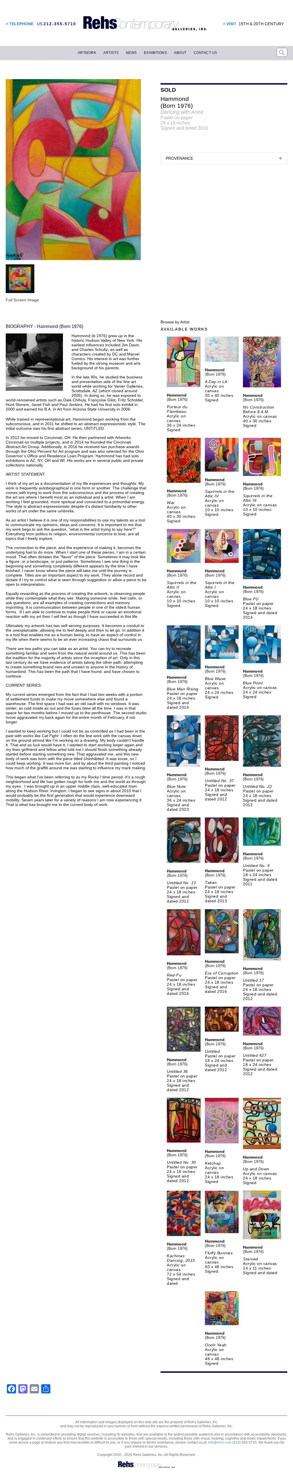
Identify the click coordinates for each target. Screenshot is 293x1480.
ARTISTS (111, 53)
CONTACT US (205, 53)
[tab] (224, 158)
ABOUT (180, 53)
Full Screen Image (22, 300)
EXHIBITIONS (155, 53)
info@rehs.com (219, 1442)
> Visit (229, 24)
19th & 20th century (261, 24)
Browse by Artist (175, 322)
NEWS (131, 53)
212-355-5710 (59, 24)
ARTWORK (87, 53)
